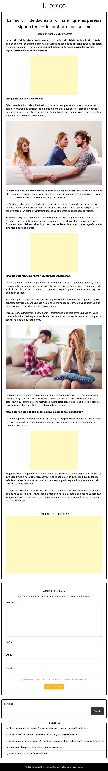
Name (9, 641)
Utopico (54, 5)
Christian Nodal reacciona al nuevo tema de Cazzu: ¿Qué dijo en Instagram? (43, 734)
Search (8, 704)
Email (10, 654)
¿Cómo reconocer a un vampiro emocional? (27, 753)
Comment (12, 602)
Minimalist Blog (59, 767)
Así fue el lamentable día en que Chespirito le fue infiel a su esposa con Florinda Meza (47, 728)
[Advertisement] (54, 75)
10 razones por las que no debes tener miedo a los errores (34, 747)
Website (10, 668)
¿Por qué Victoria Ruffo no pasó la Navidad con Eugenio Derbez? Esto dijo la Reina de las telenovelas (55, 741)
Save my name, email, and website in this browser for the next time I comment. (54, 680)
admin (68, 33)
